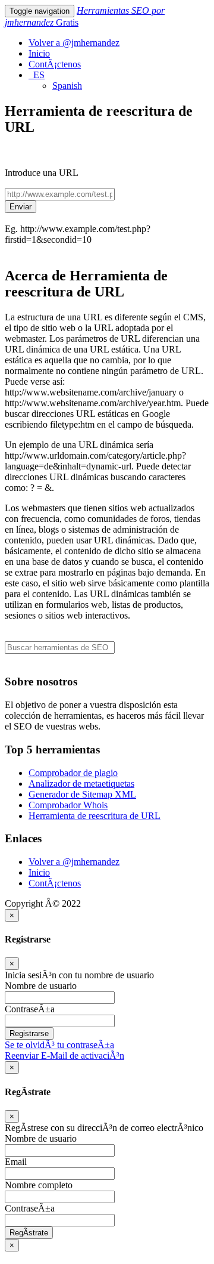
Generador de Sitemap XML (82, 794)
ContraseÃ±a (30, 1009)
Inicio (39, 53)
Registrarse (29, 1033)
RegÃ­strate (29, 1232)
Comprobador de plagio (73, 773)
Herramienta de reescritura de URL (94, 816)
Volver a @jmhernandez (74, 43)
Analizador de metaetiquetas (81, 783)
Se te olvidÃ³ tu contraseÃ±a (59, 1045)
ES (37, 75)
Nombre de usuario (41, 986)
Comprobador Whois (68, 805)
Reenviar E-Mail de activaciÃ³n (64, 1055)
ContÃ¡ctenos (55, 64)
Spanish (67, 86)
